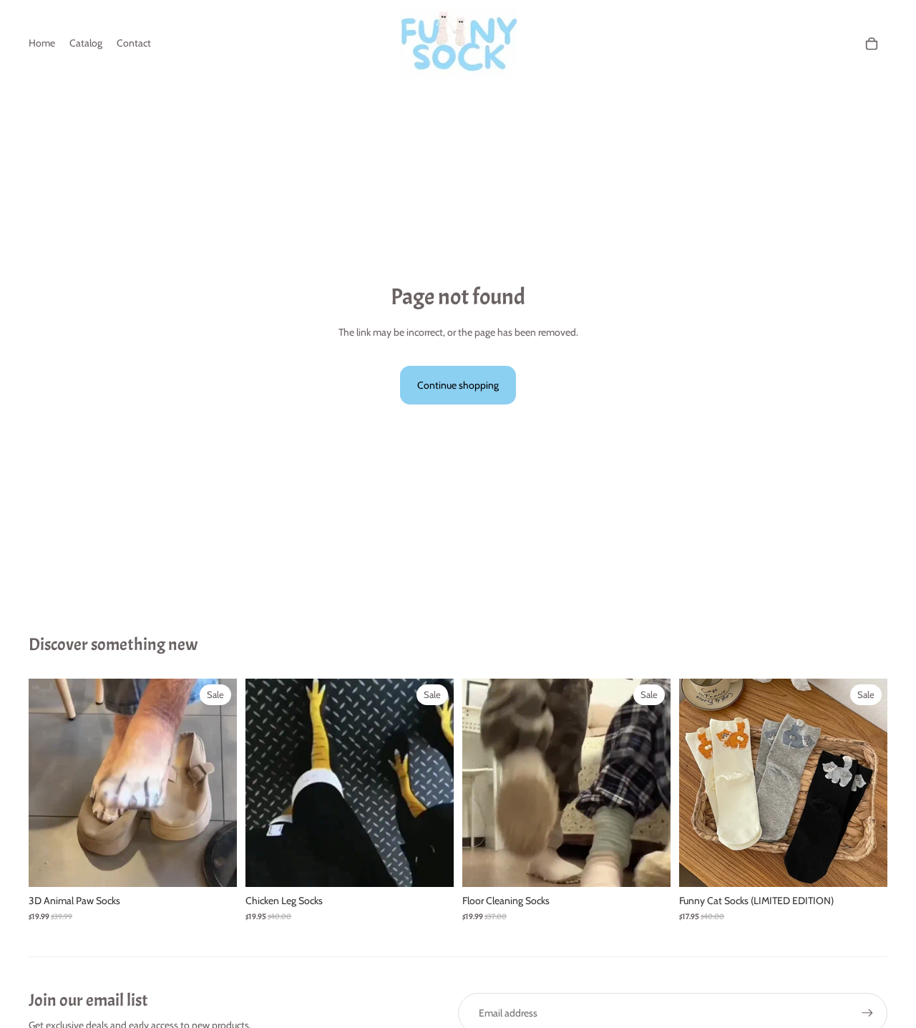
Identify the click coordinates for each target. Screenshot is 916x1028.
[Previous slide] (50, 783)
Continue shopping (458, 385)
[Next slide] (215, 783)
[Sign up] (867, 1013)
